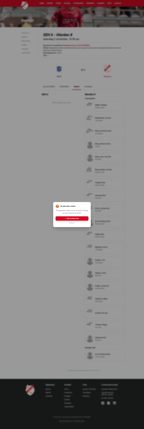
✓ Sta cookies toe (72, 218)
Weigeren (72, 223)
